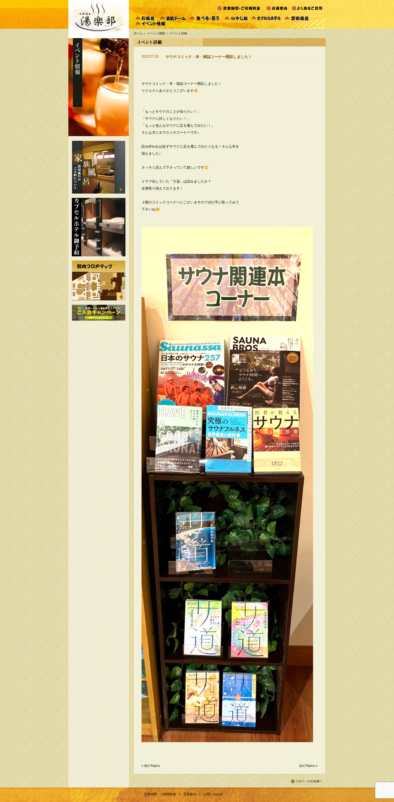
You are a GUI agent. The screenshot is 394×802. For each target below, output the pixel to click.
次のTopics (307, 766)
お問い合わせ (213, 794)
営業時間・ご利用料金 (160, 794)
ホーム (138, 33)
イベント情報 (156, 33)
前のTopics (152, 766)
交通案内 (189, 794)
